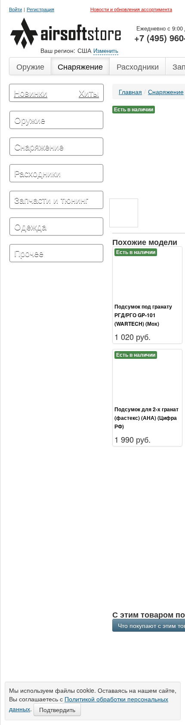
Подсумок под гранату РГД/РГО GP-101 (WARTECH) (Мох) (143, 315)
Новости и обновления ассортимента (131, 9)
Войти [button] (15, 9)
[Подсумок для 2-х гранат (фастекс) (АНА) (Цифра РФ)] (147, 377)
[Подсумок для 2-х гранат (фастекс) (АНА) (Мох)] (123, 213)
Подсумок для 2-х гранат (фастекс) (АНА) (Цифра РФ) (146, 417)
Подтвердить (57, 709)
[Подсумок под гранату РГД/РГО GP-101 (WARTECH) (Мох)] (147, 274)
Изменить (105, 50)
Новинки (30, 92)
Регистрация (40, 9)
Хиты (89, 92)
